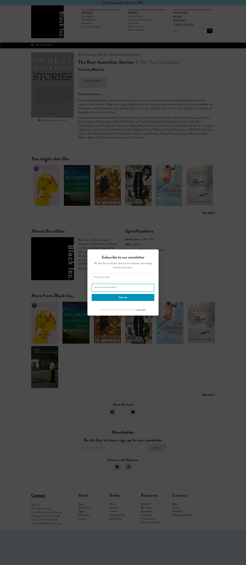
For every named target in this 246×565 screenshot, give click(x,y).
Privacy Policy (141, 310)
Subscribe (123, 297)
